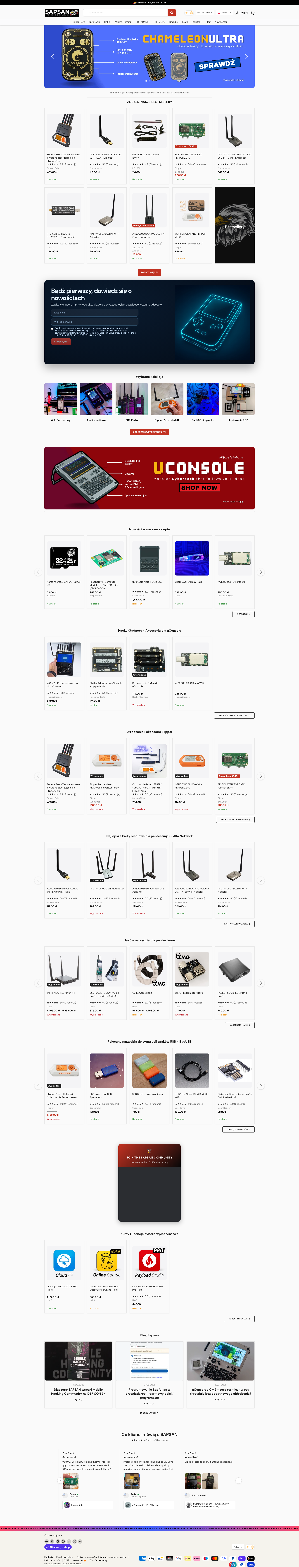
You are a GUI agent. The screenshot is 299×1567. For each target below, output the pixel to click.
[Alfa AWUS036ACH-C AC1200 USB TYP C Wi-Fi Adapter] (235, 131)
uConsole (94, 22)
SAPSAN (51, 595)
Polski (236, 1547)
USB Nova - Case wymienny (147, 1094)
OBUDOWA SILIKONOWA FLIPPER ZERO (188, 786)
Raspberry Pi (96, 595)
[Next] (261, 572)
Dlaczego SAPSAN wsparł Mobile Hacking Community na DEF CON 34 (78, 1392)
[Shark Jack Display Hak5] (192, 558)
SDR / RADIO (142, 22)
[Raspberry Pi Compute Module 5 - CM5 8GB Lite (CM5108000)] (107, 558)
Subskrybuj (61, 341)
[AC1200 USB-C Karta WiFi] (235, 558)
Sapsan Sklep (53, 168)
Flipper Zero (78, 22)
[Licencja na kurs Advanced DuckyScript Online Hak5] (107, 1263)
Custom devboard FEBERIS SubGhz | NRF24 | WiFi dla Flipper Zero (147, 788)
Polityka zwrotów (52, 1560)
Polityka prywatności (87, 1557)
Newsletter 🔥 (79, 1560)
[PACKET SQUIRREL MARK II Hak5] (235, 969)
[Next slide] (246, 56)
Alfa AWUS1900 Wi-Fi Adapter (107, 888)
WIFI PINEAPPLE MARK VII (61, 992)
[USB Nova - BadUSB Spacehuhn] (107, 1070)
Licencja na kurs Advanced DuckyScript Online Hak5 (105, 1288)
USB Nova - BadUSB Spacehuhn (101, 1095)
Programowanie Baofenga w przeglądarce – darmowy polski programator (149, 1394)
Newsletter (221, 22)
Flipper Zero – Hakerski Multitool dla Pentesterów (104, 786)
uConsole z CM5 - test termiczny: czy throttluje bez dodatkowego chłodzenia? (220, 1392)
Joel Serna (180, 1108)
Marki (185, 22)
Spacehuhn (95, 1108)
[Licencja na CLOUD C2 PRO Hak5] (64, 1263)
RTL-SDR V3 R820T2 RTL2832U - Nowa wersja (61, 235)
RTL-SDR (136, 168)
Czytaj (77, 1399)
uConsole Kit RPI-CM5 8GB (147, 581)
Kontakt (197, 22)
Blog (208, 22)
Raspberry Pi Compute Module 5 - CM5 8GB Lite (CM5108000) (104, 585)
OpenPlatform (224, 1108)
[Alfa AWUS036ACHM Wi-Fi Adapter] (107, 210)
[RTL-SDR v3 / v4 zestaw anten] (149, 131)
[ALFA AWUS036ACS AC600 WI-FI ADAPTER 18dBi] (107, 131)
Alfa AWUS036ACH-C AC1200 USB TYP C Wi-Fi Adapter (234, 156)
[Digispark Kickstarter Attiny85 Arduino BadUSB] (235, 1070)
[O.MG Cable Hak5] (149, 969)
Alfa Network (96, 168)
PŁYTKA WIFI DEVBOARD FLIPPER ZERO (188, 156)
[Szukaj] (172, 12)
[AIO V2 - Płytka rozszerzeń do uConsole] (64, 660)
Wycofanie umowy (98, 1560)
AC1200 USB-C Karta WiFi (232, 581)
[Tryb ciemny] (189, 12)
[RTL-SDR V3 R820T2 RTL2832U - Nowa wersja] (64, 210)
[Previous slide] (53, 56)
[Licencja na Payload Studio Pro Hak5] (149, 1263)
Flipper (178, 168)
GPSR (66, 1560)
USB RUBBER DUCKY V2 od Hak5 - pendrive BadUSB (104, 994)
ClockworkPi (138, 595)
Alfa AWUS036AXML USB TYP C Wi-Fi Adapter (148, 235)
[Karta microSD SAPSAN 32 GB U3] (64, 558)
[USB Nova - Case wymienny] (149, 1070)
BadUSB (173, 22)
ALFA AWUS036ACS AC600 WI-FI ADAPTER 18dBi (105, 156)
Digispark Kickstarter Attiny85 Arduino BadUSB (235, 1095)
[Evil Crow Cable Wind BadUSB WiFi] (192, 1070)
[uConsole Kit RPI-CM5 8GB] (149, 558)
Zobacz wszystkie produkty (149, 432)
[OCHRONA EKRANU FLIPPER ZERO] (192, 210)
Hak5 (107, 22)
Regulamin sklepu (64, 1557)
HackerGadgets (225, 595)
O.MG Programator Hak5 (189, 992)
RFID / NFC (159, 22)
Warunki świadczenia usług (113, 1557)
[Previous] (38, 572)
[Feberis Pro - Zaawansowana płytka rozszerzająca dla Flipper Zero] (64, 131)
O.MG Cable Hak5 (142, 992)
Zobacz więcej (149, 272)
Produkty (48, 1557)
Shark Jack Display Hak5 (189, 581)
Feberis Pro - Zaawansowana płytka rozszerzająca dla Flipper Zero (63, 158)
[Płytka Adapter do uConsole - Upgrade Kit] (107, 660)
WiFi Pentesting (123, 22)
